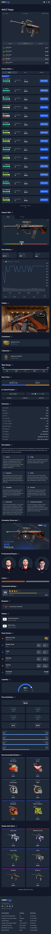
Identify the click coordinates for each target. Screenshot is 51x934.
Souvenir (41, 43)
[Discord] (3, 906)
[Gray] (37, 581)
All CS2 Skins (33, 916)
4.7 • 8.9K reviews (7, 82)
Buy (9, 72)
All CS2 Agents (33, 925)
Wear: (33, 394)
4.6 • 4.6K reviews (7, 193)
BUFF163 (7, 114)
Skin (47, 407)
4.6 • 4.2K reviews (7, 100)
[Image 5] (28, 331)
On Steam (46, 13)
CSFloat (6, 88)
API (20, 916)
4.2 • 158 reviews (6, 201)
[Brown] (13, 581)
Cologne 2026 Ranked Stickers (8, 916)
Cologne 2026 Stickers (7, 925)
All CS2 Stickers (33, 918)
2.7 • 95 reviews (6, 117)
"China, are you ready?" (42, 439)
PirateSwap (7, 189)
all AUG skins (29, 889)
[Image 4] (26, 331)
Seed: (10, 394)
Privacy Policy (23, 925)
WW (35, 371)
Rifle (47, 410)
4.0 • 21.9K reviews (7, 134)
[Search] (46, 2)
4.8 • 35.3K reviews (7, 184)
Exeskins (7, 172)
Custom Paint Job (44, 418)
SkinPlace (7, 156)
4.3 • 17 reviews (6, 126)
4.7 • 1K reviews (6, 151)
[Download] (4, 330)
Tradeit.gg (7, 164)
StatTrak (26, 43)
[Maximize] (47, 220)
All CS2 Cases (33, 920)
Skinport (7, 181)
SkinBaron (7, 97)
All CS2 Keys (33, 923)
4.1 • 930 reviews (6, 109)
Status (21, 920)
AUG (47, 413)
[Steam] (13, 906)
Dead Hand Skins (5, 930)
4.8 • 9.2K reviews (7, 92)
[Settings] (44, 2)
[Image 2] (22, 331)
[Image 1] (20, 331)
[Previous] (3, 394)
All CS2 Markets (33, 927)
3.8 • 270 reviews (6, 142)
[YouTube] (10, 906)
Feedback (22, 918)
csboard (7, 122)
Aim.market (7, 105)
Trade (41, 72)
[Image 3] (24, 331)
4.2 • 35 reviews (6, 176)
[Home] (6, 2)
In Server (26, 13)
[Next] (24, 394)
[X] (5, 906)
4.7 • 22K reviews (6, 168)
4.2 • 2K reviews (6, 159)
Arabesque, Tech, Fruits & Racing (9, 918)
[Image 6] (31, 331)
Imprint (21, 930)
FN (7, 371)
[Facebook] (8, 906)
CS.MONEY (7, 79)
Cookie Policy (23, 927)
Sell (25, 72)
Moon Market (8, 139)
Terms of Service (23, 923)
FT (25, 371)
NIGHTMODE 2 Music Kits (7, 927)
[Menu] (49, 2)
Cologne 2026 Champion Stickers (9, 923)
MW (16, 371)
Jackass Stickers (5, 920)
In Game (6, 13)
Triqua (46, 415)
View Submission (44, 434)
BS (43, 371)
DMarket (7, 130)
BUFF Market (8, 147)
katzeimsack (45, 431)
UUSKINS (7, 198)
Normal (10, 43)
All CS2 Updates (33, 930)
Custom (41, 398)
